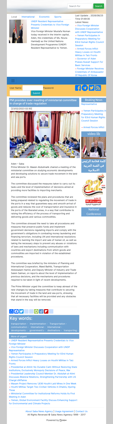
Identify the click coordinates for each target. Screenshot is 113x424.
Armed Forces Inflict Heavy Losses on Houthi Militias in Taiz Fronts (87, 52)
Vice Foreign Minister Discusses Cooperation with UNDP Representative (89, 28)
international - (37, 327)
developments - (19, 330)
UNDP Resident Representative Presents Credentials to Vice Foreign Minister (50, 24)
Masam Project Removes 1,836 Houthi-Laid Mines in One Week (43, 383)
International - (54, 327)
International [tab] (28, 16)
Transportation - (57, 323)
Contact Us (82, 411)
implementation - (38, 323)
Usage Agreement (64, 411)
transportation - (19, 323)
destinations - (54, 330)
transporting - (70, 330)
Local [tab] (14, 16)
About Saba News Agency (39, 411)
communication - (19, 327)
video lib (94, 134)
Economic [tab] (44, 16)
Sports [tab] (57, 16)
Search (98, 6)
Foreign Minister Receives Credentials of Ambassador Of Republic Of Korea (89, 72)
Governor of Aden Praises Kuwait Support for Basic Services (89, 62)
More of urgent (18, 336)
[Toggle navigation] (13, 80)
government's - (37, 330)
